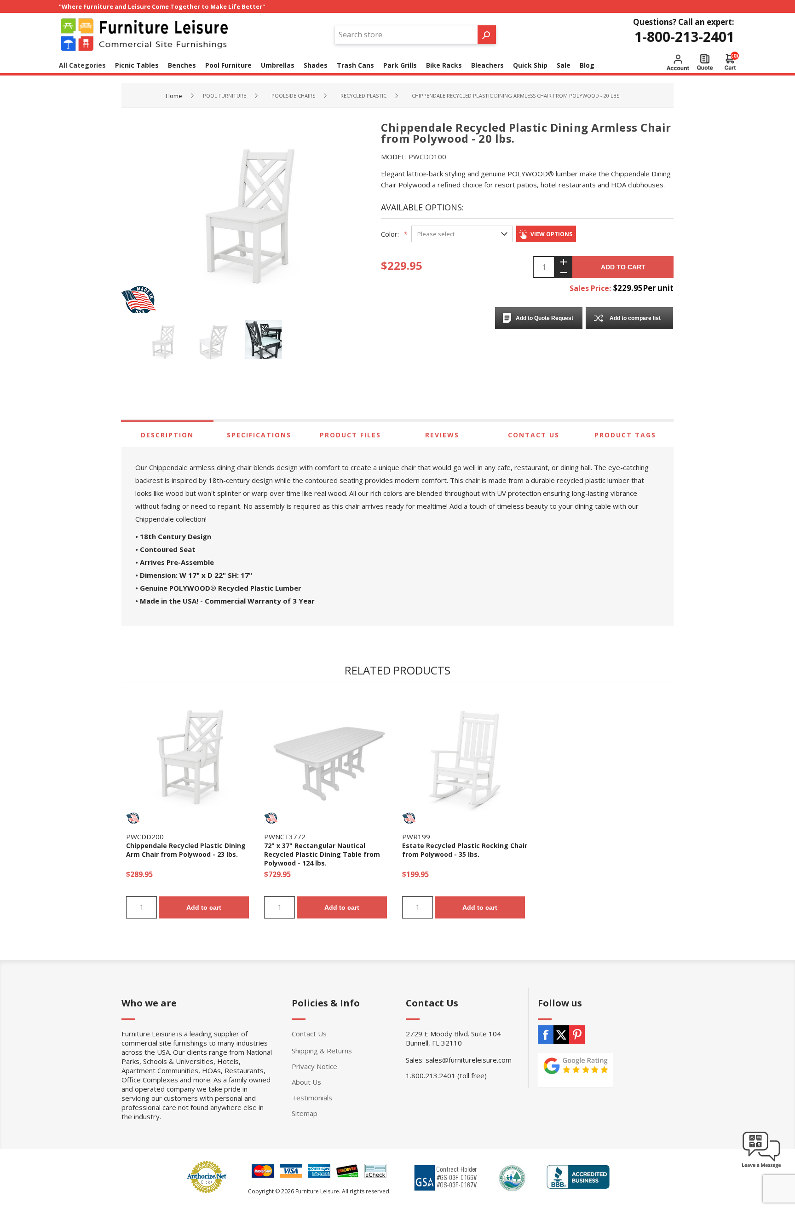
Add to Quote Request (544, 318)
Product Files (350, 434)
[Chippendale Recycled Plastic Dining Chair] (190, 760)
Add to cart (623, 267)
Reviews (442, 434)
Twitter (561, 1034)
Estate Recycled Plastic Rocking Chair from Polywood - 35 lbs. (464, 850)
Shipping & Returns (322, 1050)
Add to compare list (635, 318)
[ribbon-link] (133, 818)
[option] (165, 343)
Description (167, 434)
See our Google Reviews (575, 1070)
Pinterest (577, 1034)
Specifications (259, 434)
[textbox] (406, 34)
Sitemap (304, 1113)
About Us (306, 1082)
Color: (390, 233)
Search (487, 34)
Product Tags (625, 434)
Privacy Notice (314, 1066)
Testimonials (312, 1097)
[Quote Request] (705, 62)
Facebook (545, 1034)
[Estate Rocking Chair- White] (466, 760)
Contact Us (533, 434)
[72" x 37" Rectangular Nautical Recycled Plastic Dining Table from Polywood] (328, 760)
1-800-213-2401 (684, 36)
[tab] (167, 435)
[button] (761, 1167)
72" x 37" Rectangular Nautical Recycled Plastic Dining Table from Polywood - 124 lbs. (322, 854)
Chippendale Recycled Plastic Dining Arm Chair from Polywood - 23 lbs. (186, 850)
